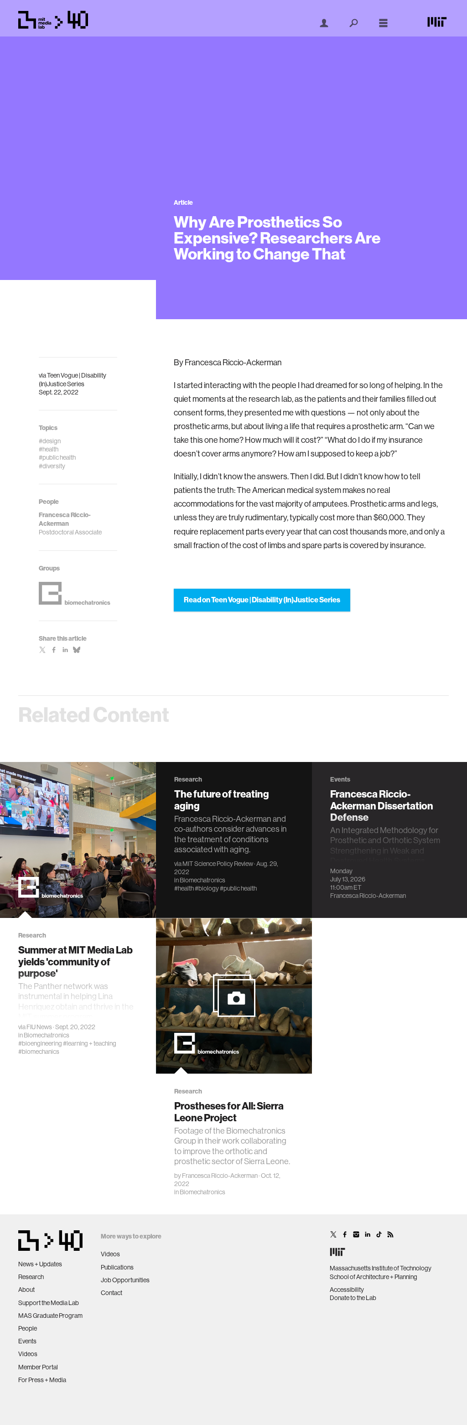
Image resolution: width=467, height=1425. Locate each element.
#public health (238, 888)
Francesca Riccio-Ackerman (368, 895)
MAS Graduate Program (50, 1315)
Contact (111, 1292)
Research (31, 1276)
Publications (117, 1267)
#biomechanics (38, 1051)
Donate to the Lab (353, 1297)
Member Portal (38, 1367)
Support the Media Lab (48, 1302)
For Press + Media (42, 1380)
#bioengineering (40, 1043)
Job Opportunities (125, 1280)
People (27, 1328)
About (26, 1289)
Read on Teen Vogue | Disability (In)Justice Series (262, 600)
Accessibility (347, 1289)
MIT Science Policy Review (217, 863)
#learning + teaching (89, 1043)
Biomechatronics (46, 1035)
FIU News (39, 1027)
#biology (207, 888)
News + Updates (40, 1264)
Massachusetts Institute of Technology (380, 1268)
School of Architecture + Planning (373, 1276)
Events (27, 1341)
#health (184, 888)
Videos (27, 1354)
